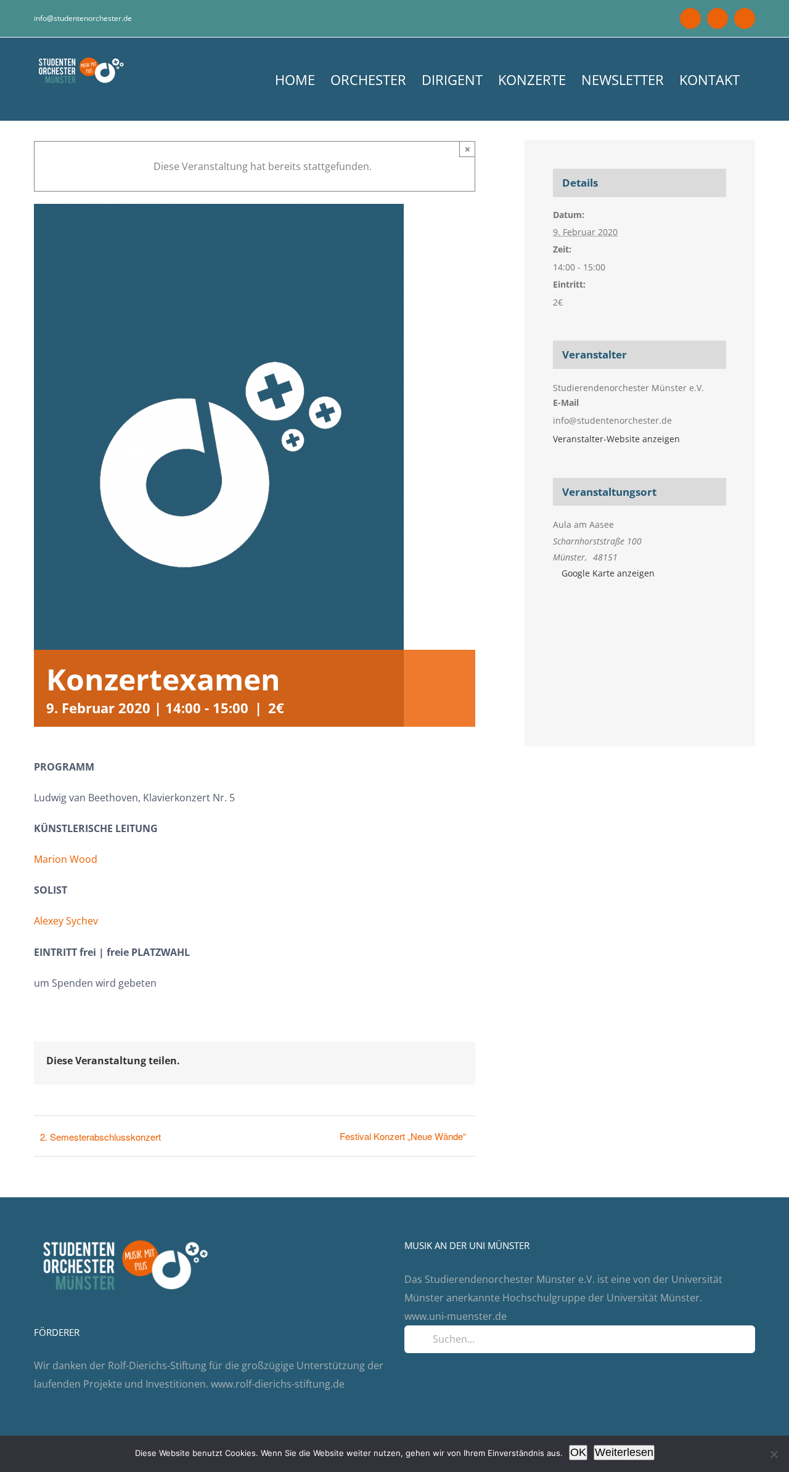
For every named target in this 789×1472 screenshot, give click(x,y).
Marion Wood (65, 859)
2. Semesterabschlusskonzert (100, 1136)
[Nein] (773, 1454)
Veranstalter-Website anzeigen (616, 439)
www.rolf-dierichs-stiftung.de (278, 1384)
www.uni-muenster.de (455, 1316)
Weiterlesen (624, 1452)
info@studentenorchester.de (83, 18)
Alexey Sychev (66, 921)
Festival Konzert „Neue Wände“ (403, 1136)
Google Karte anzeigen (608, 573)
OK (578, 1452)
